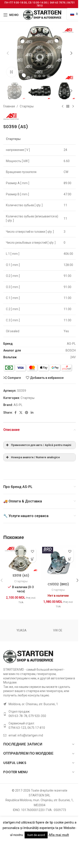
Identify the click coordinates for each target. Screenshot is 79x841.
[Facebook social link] (15, 413)
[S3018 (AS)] (20, 558)
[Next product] (73, 106)
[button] (7, 53)
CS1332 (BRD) (58, 584)
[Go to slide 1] (31, 76)
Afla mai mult (58, 835)
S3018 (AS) (21, 575)
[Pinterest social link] (26, 413)
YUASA (21, 630)
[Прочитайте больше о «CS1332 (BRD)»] (70, 559)
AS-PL (18, 405)
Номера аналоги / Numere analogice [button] (35, 457)
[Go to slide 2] (35, 76)
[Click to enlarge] (11, 72)
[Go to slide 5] (48, 76)
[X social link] (21, 413)
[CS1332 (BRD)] (58, 562)
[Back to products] (67, 106)
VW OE (57, 630)
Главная (9, 106)
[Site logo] (42, 14)
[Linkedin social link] (32, 413)
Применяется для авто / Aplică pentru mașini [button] (41, 445)
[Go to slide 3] (39, 76)
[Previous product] (62, 106)
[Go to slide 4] (44, 76)
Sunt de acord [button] (36, 835)
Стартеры (27, 106)
